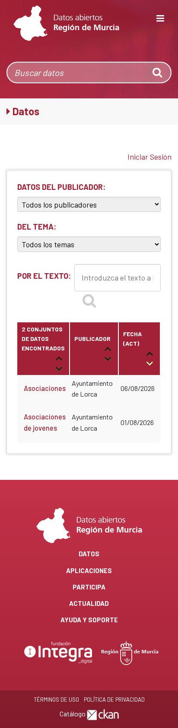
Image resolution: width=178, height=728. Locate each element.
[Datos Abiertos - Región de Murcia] (66, 23)
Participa (89, 587)
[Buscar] (89, 300)
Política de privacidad (114, 699)
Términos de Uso (56, 699)
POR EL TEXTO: (44, 275)
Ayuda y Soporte (89, 620)
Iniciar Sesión (149, 156)
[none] (158, 72)
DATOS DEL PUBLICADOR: (61, 187)
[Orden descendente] (59, 367)
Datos (89, 554)
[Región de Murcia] (130, 652)
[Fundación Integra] (59, 652)
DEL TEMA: (36, 226)
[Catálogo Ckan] (103, 713)
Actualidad (89, 603)
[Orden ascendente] (59, 358)
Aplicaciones (89, 570)
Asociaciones (45, 388)
